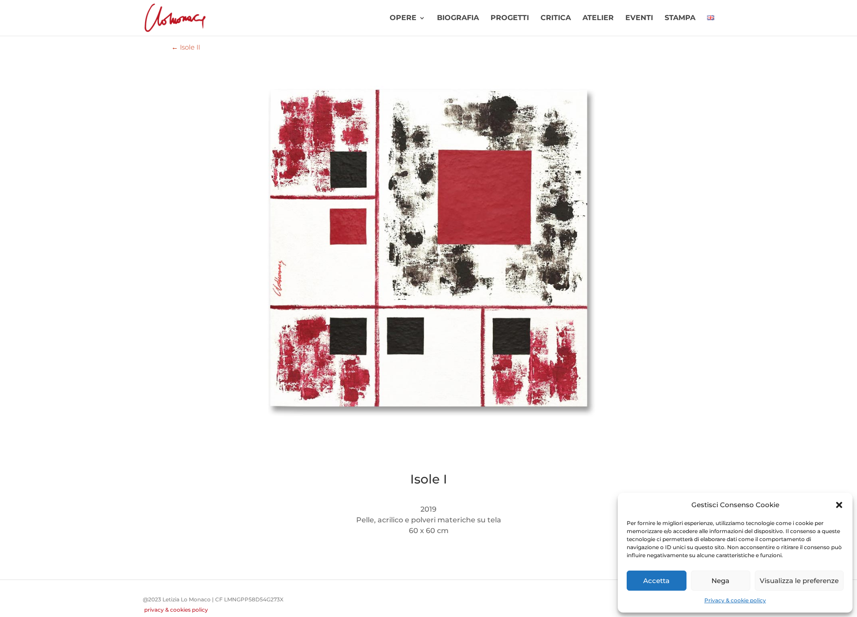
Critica (556, 18)
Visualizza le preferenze (799, 580)
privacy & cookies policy (176, 609)
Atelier (598, 18)
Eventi (639, 18)
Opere (403, 18)
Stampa (680, 18)
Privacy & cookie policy (735, 600)
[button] (839, 504)
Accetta (656, 580)
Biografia (458, 18)
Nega (720, 580)
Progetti (510, 18)
